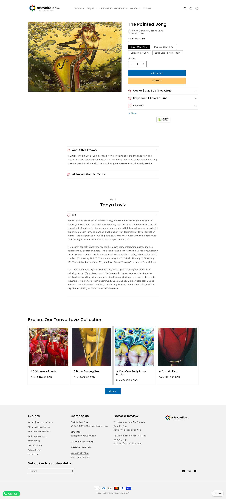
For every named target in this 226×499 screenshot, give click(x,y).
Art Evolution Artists (37, 436)
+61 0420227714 (80, 453)
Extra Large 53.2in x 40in (167, 53)
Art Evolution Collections (39, 431)
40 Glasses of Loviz (43, 371)
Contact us (157, 81)
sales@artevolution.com (83, 435)
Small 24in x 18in (139, 47)
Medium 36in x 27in (163, 47)
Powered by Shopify (122, 493)
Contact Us (33, 454)
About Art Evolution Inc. (39, 427)
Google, (118, 426)
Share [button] (133, 113)
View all (113, 391)
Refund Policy (34, 450)
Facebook (128, 429)
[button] (79, 8)
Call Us (12, 493)
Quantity (131, 59)
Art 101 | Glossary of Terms (40, 422)
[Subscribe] (72, 471)
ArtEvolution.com (109, 493)
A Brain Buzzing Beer (87, 371)
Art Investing (34, 441)
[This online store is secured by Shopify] (163, 121)
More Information (80, 457)
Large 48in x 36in (139, 53)
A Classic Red (168, 371)
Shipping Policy (35, 445)
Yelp (139, 429)
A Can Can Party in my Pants (131, 373)
